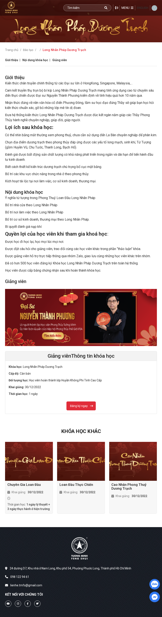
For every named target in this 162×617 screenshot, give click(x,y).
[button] (127, 7)
